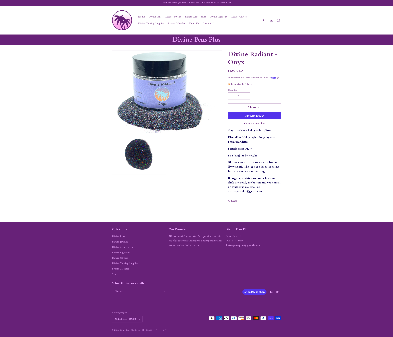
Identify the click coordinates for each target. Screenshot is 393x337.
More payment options (254, 123)
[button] (264, 20)
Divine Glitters (120, 257)
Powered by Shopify (144, 330)
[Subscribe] (163, 291)
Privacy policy (162, 330)
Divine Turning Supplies (125, 263)
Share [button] (234, 200)
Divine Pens (118, 236)
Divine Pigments (121, 252)
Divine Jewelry (120, 241)
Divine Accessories (122, 247)
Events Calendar (120, 268)
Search (115, 274)
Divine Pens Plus (127, 330)
